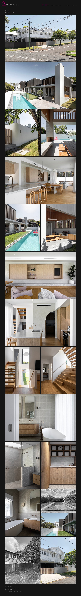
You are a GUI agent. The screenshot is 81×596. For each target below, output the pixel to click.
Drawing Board (56, 5)
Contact (75, 5)
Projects (45, 5)
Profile (66, 5)
